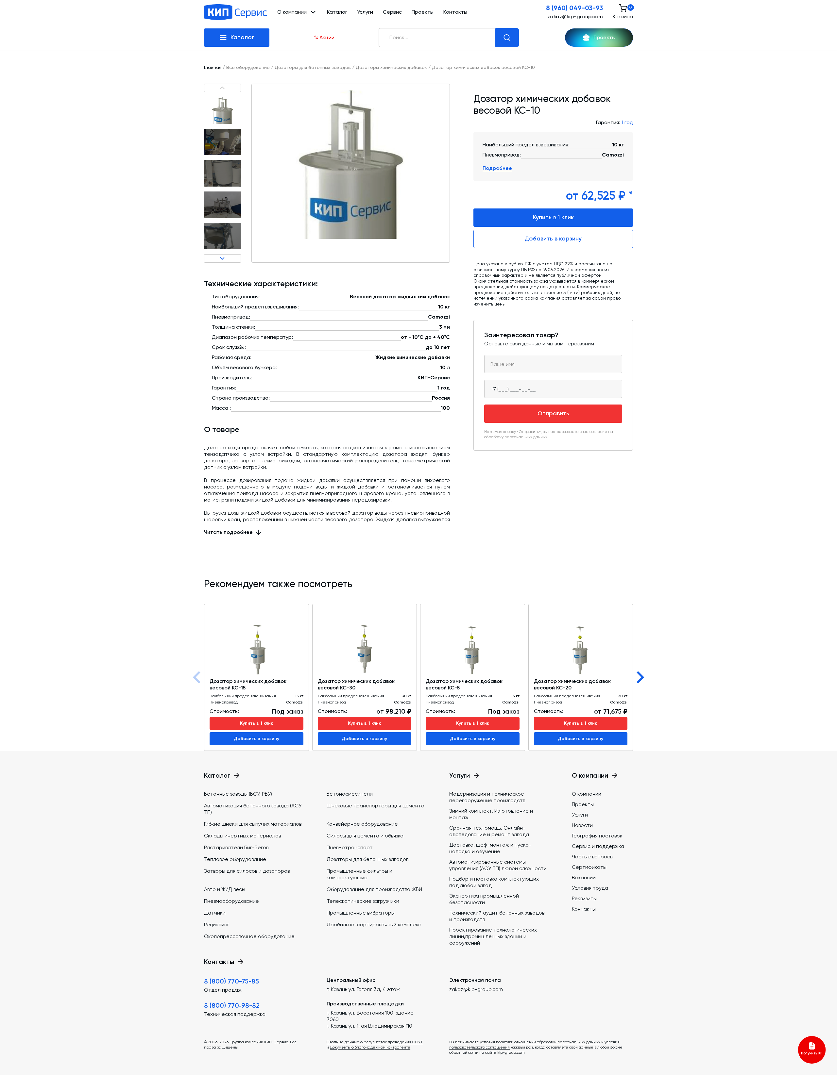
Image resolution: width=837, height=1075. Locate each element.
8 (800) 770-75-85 (231, 981)
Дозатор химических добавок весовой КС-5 (464, 684)
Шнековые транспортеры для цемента (375, 805)
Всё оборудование (248, 67)
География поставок (597, 836)
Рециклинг (216, 924)
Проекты (423, 12)
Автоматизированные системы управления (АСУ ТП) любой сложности (498, 865)
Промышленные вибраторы (361, 913)
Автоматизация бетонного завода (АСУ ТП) (252, 808)
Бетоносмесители (350, 794)
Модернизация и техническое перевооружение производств (487, 797)
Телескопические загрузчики (363, 901)
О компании (586, 794)
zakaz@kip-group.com (575, 16)
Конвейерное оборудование (362, 824)
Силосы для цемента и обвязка (365, 836)
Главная (212, 67)
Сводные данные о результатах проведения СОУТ (375, 1042)
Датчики (215, 913)
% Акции (324, 37)
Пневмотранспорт (350, 847)
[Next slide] (639, 677)
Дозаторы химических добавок (391, 67)
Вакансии (584, 877)
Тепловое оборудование (235, 859)
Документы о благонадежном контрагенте (370, 1047)
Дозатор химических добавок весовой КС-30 (356, 684)
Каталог (337, 12)
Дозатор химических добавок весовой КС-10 (483, 67)
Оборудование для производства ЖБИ (374, 889)
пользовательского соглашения (479, 1047)
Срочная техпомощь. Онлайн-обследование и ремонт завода (489, 831)
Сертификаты (589, 867)
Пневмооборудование (231, 901)
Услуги (365, 12)
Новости (582, 825)
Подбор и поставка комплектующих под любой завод (494, 882)
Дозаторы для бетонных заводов (313, 67)
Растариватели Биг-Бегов (236, 847)
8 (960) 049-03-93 (574, 8)
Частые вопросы (592, 856)
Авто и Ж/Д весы (224, 889)
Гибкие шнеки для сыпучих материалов (252, 824)
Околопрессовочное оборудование (249, 936)
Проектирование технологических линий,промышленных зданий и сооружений (493, 936)
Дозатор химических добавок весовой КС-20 (572, 684)
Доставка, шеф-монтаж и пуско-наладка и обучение (490, 848)
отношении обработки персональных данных (557, 1042)
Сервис (392, 12)
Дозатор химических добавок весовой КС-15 (248, 684)
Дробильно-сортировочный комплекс (374, 924)
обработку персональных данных (515, 437)
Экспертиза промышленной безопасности (484, 899)
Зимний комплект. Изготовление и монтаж (491, 814)
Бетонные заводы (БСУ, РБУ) (238, 794)
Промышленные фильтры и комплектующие (359, 874)
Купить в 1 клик (553, 217)
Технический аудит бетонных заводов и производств (496, 916)
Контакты (455, 12)
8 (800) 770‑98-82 (232, 1005)
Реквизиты (584, 898)
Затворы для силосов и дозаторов (247, 871)
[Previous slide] (197, 677)
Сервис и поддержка (598, 846)
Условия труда (590, 888)
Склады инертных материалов (242, 836)
